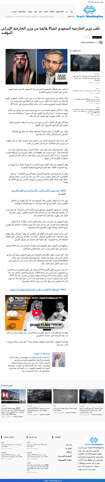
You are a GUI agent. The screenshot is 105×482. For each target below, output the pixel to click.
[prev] (63, 16)
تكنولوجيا (96, 73)
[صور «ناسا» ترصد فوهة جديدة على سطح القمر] (65, 396)
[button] (71, 11)
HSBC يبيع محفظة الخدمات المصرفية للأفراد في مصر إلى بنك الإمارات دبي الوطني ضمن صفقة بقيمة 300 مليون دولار (86, 111)
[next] (60, 16)
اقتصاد (97, 107)
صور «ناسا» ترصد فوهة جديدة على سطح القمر (86, 90)
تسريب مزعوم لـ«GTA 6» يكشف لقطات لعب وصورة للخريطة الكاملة (87, 100)
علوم (97, 88)
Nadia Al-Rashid (87, 42)
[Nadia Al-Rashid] (101, 42)
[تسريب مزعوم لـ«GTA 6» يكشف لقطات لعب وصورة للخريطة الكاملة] (39, 396)
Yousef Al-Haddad (97, 414)
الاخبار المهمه (97, 37)
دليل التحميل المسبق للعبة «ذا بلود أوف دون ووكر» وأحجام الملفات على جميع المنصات (29, 16)
